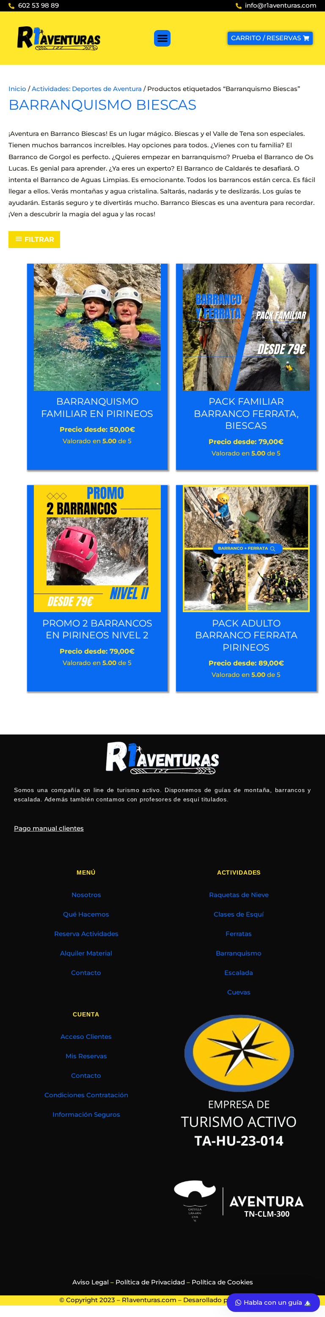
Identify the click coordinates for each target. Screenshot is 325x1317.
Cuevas (239, 992)
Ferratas (239, 934)
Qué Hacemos (86, 914)
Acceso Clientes (86, 1037)
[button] (162, 38)
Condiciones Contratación (86, 1095)
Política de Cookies (222, 1282)
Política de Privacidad (150, 1282)
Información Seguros (86, 1114)
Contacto (86, 973)
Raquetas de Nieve (239, 895)
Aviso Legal (90, 1282)
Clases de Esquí (239, 914)
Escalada (238, 973)
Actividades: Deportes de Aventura (87, 89)
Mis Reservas (86, 1056)
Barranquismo (239, 953)
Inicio (17, 89)
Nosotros (86, 895)
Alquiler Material (86, 953)
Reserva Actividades (86, 934)
